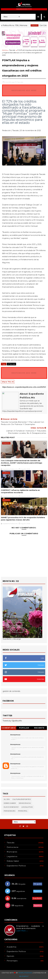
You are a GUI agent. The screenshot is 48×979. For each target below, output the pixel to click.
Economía (6, 500)
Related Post (8, 437)
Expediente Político (16, 866)
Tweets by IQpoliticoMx (12, 721)
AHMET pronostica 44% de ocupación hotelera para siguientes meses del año (23, 518)
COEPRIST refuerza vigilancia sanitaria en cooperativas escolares (20, 491)
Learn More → (22, 931)
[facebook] (20, 826)
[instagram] (27, 826)
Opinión (10, 956)
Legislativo (27, 807)
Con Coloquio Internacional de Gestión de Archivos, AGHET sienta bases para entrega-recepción (22, 462)
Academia (11, 947)
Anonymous (15, 735)
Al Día (7, 799)
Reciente (39, 728)
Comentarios (9, 728)
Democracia (25, 803)
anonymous (15, 764)
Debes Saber (10, 803)
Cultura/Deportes (22, 799)
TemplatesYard (25, 973)
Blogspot (23, 976)
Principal (28, 25)
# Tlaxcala (11, 364)
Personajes (9, 811)
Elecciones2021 (11, 807)
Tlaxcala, (20, 82)
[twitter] (23, 826)
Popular (24, 728)
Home (4, 50)
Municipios (12, 852)
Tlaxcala (12, 50)
